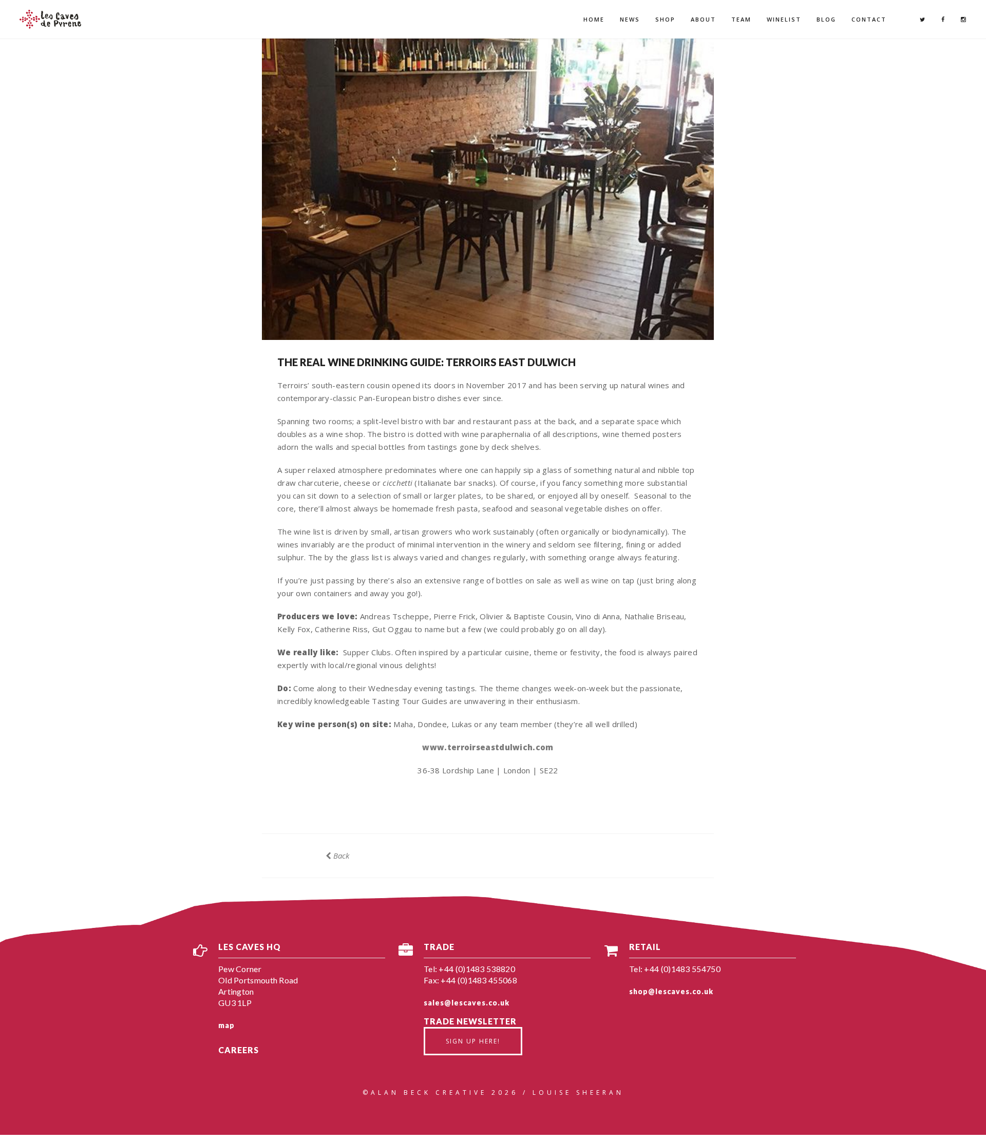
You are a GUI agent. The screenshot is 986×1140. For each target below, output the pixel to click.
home (593, 19)
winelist (784, 19)
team (741, 19)
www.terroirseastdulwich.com (487, 747)
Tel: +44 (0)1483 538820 (469, 969)
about (703, 19)
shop (665, 19)
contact (868, 19)
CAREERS (238, 1050)
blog (826, 19)
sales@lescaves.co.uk (466, 1002)
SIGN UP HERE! (473, 1041)
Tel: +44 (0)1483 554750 (674, 969)
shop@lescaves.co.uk (671, 991)
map (226, 1025)
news (630, 19)
